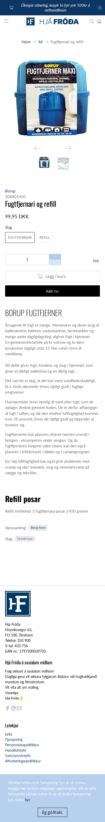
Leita (8, 734)
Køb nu (52, 291)
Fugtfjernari (20, 237)
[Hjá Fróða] (52, 21)
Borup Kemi (38, 527)
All (40, 42)
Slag (8, 227)
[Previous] (37, 148)
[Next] (67, 148)
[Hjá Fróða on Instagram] (13, 709)
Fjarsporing (13, 739)
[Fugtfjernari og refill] (52, 98)
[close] (99, 7)
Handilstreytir (16, 750)
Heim (26, 42)
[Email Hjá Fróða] (19, 709)
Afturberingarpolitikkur (23, 761)
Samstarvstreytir (18, 755)
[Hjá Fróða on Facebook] (7, 709)
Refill (45, 237)
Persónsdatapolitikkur (22, 745)
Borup (10, 191)
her (27, 799)
